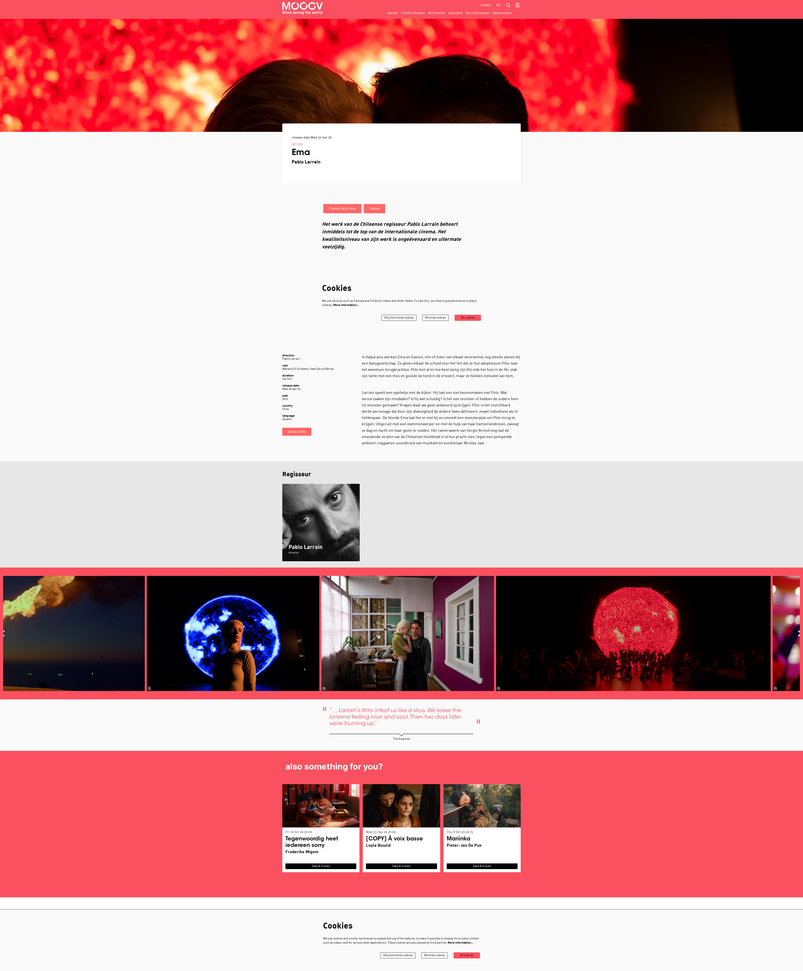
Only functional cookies (399, 317)
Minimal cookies (435, 317)
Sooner (374, 208)
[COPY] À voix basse (394, 839)
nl (498, 5)
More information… (346, 305)
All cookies (468, 317)
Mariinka (458, 839)
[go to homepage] (302, 8)
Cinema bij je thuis (342, 208)
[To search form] (508, 5)
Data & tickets (321, 866)
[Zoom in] (149, 688)
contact (486, 5)
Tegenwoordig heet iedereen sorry (311, 842)
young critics (297, 431)
